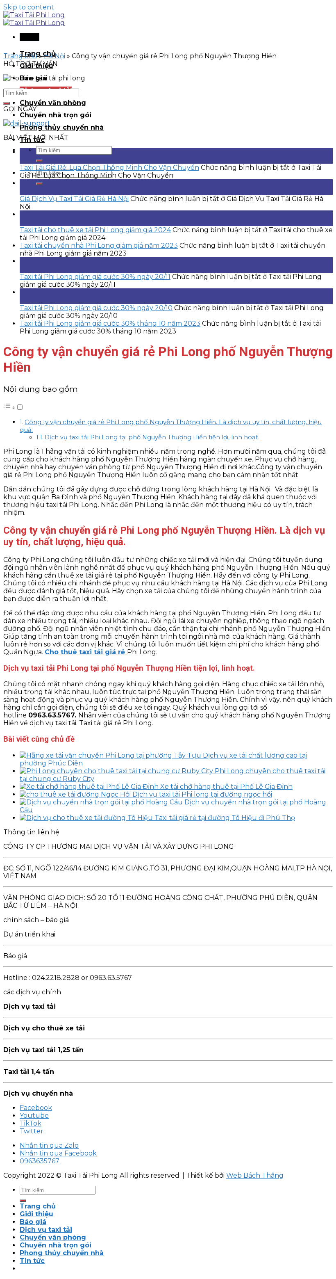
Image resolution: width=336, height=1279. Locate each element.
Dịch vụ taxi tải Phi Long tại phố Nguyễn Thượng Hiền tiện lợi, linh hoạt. (152, 437)
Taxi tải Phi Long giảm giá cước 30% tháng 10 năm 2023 (110, 323)
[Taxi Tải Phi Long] (34, 19)
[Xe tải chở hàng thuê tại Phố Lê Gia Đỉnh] (90, 786)
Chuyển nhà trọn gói (55, 115)
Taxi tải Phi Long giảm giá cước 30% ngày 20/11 (95, 277)
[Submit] (39, 161)
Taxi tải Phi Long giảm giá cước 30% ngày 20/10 (96, 308)
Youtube (34, 1115)
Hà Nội (54, 56)
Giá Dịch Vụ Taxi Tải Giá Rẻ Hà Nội (74, 199)
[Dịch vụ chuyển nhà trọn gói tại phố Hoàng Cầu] (102, 802)
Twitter (31, 1131)
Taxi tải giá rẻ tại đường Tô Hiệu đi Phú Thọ (224, 818)
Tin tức (32, 1261)
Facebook (36, 1108)
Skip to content (28, 7)
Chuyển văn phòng (53, 103)
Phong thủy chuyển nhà (62, 127)
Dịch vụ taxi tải (46, 1229)
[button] (13, 407)
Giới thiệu (36, 1214)
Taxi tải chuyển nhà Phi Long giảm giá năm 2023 (99, 245)
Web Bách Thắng (255, 1175)
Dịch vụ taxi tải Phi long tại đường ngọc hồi (202, 794)
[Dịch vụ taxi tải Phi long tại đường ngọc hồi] (76, 794)
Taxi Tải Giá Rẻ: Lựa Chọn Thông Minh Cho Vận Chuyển (109, 167)
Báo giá (33, 1222)
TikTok (30, 1123)
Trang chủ (20, 56)
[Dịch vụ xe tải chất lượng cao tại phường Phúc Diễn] (111, 755)
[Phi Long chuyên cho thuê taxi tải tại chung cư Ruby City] (117, 771)
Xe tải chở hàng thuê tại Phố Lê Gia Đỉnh (226, 786)
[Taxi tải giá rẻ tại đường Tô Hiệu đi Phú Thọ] (87, 818)
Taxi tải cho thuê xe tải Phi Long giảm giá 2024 (95, 230)
